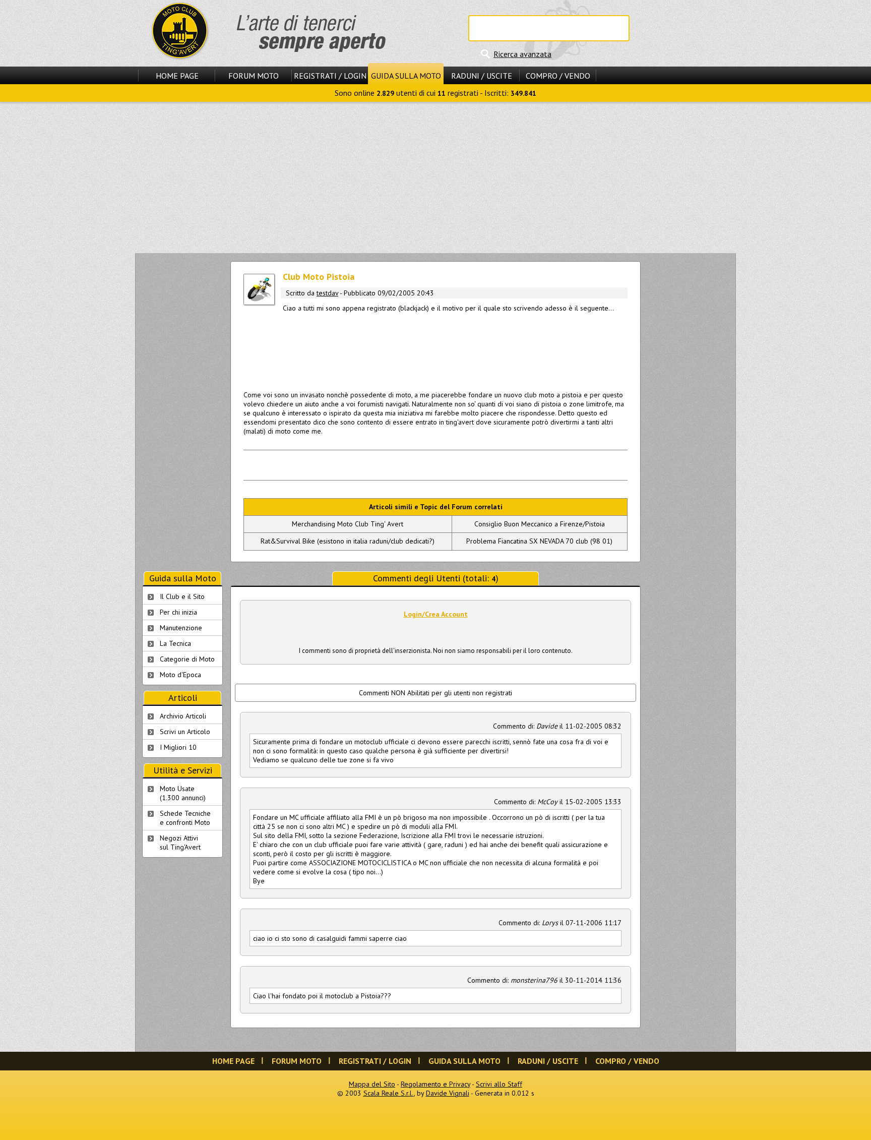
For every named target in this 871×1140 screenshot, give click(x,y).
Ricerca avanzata (522, 54)
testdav (327, 292)
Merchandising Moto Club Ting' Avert (347, 523)
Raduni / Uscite (481, 76)
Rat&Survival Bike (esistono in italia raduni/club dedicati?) (347, 541)
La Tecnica (175, 643)
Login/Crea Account (436, 614)
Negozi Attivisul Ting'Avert (180, 842)
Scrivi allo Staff (499, 1084)
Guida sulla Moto (406, 76)
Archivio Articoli (183, 716)
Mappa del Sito (372, 1084)
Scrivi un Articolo (185, 731)
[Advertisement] (435, 177)
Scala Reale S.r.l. (388, 1093)
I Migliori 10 (178, 747)
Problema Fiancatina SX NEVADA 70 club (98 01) (539, 541)
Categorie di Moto (187, 659)
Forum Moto (253, 76)
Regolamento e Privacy (435, 1084)
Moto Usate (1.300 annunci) (183, 793)
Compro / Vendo (558, 76)
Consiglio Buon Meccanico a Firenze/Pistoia (539, 523)
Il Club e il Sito (182, 596)
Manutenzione (181, 627)
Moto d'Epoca (180, 674)
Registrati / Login (330, 76)
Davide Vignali (447, 1093)
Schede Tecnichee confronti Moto (185, 818)
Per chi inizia (178, 612)
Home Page (177, 76)
